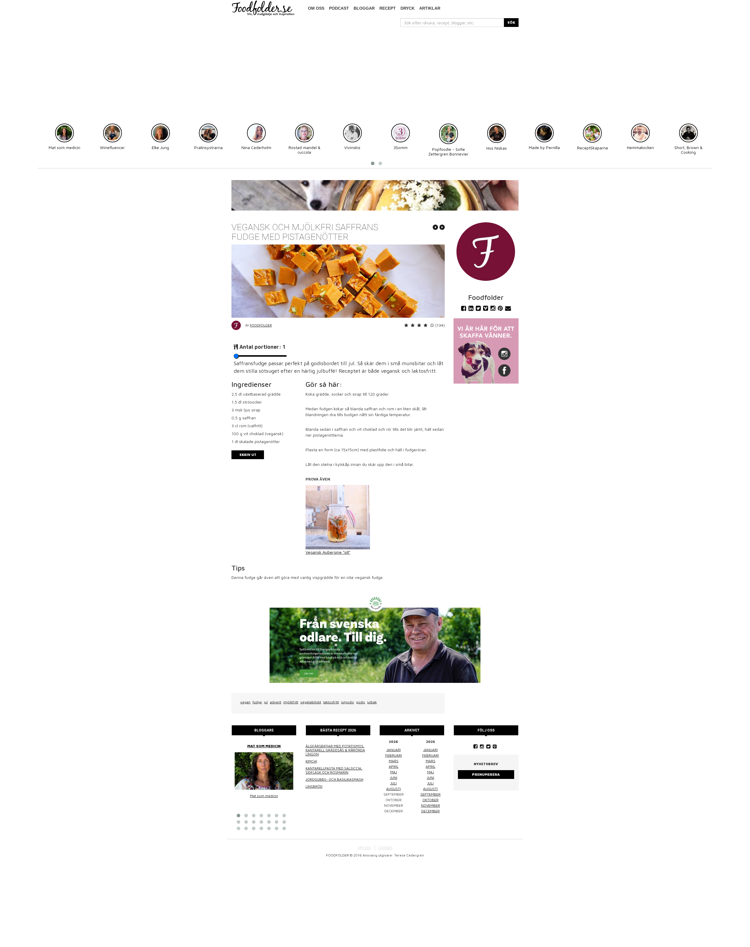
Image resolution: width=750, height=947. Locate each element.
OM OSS (364, 847)
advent (275, 702)
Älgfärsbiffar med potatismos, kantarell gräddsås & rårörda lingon (335, 750)
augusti (393, 789)
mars (393, 761)
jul (266, 702)
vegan (245, 702)
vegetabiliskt (310, 702)
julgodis (347, 702)
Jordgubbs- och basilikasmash (334, 779)
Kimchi (311, 761)
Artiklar (429, 8)
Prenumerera (486, 774)
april (393, 766)
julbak (372, 702)
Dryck (407, 8)
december (430, 811)
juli (393, 783)
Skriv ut (247, 454)
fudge (257, 702)
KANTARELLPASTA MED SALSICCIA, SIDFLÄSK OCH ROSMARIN (334, 770)
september (430, 794)
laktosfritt (331, 702)
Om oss (316, 8)
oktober (430, 800)
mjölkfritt (290, 702)
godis (360, 702)
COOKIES (385, 847)
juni (393, 777)
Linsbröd (314, 786)
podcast (339, 8)
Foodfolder (261, 325)
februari (393, 755)
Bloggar (364, 8)
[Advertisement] (375, 71)
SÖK (511, 22)
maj (393, 772)
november (430, 805)
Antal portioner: (262, 347)
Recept (387, 8)
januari (393, 750)
